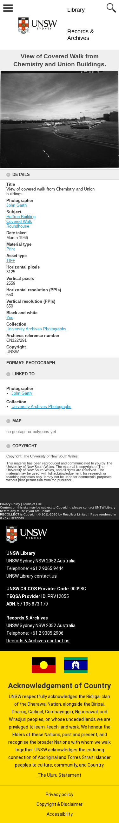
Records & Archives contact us (37, 640)
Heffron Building (21, 216)
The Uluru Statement (59, 775)
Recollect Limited (75, 514)
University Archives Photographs (41, 406)
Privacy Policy (10, 504)
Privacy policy (59, 794)
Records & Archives (80, 34)
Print (10, 249)
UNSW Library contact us (31, 576)
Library (76, 10)
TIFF (10, 260)
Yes (9, 317)
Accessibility (60, 814)
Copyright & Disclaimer (59, 804)
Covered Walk (19, 221)
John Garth (21, 393)
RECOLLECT (9, 514)
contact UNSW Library (99, 507)
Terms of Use (32, 504)
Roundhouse (17, 226)
